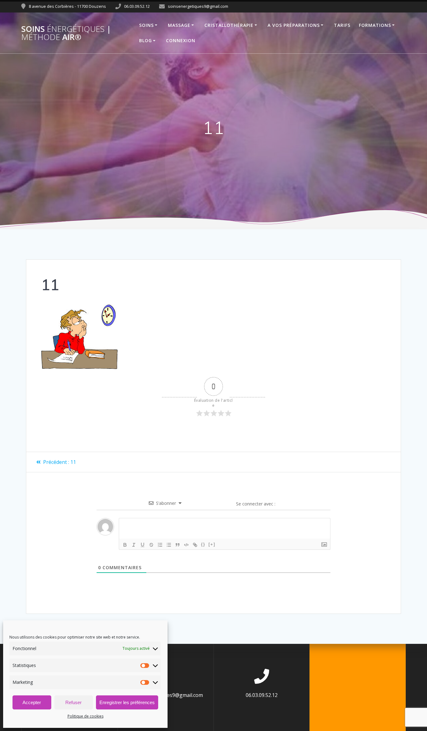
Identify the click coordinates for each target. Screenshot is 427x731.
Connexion (180, 40)
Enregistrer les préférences (127, 702)
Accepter (32, 702)
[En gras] (125, 545)
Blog (145, 40)
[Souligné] (142, 545)
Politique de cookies (85, 716)
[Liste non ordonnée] (168, 545)
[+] (211, 544)
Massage (179, 25)
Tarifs (342, 25)
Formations (375, 25)
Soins (146, 25)
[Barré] (151, 545)
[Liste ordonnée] (160, 545)
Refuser (73, 702)
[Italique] (133, 545)
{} (203, 544)
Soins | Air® (66, 33)
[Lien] (195, 545)
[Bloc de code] (186, 545)
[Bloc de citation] (177, 545)
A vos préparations (294, 25)
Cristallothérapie (229, 25)
